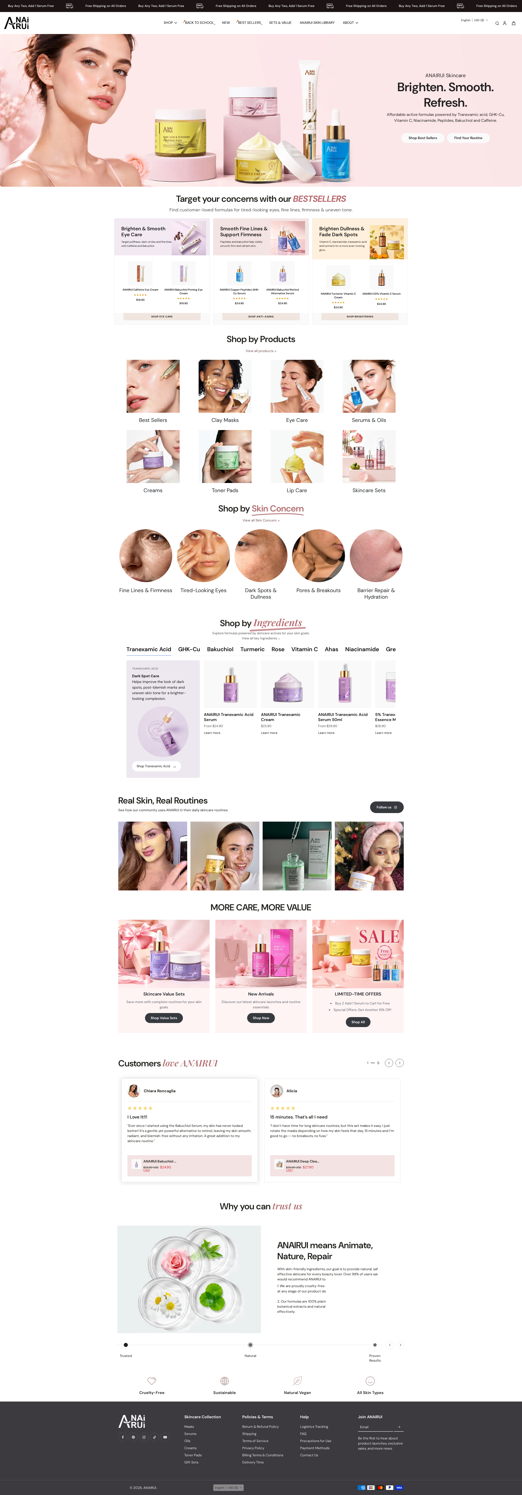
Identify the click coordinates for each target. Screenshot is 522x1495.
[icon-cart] (513, 23)
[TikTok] (154, 1437)
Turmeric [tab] (252, 649)
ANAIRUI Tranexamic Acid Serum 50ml (343, 717)
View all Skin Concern (260, 520)
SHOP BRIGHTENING (360, 316)
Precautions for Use (315, 1441)
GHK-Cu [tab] (189, 649)
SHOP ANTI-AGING (260, 316)
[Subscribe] (399, 1427)
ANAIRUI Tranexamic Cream (281, 717)
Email (364, 1427)
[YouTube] (165, 1437)
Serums (190, 1433)
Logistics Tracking (314, 1426)
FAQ (303, 1433)
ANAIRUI (149, 1487)
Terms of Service (255, 1441)
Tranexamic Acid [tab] (148, 649)
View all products (259, 351)
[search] (497, 23)
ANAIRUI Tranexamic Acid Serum (228, 717)
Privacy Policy (253, 1448)
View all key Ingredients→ (261, 638)
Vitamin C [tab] (304, 649)
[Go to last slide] (389, 1063)
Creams (190, 1448)
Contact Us (309, 1455)
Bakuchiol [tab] (220, 649)
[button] (474, 20)
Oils (187, 1441)
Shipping (249, 1433)
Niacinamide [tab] (362, 649)
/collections (9, 36)
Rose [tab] (278, 649)
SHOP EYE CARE (162, 316)
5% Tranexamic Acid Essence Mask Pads (395, 717)
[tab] (252, 181)
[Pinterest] (133, 1437)
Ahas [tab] (331, 649)
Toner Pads (193, 1455)
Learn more (212, 733)
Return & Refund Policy (260, 1426)
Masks (189, 1426)
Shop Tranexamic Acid (157, 766)
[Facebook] (122, 1437)
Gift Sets (191, 1462)
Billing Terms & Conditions (262, 1455)
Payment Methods (315, 1448)
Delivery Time (253, 1462)
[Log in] (504, 23)
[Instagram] (143, 1437)
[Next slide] (400, 1063)
